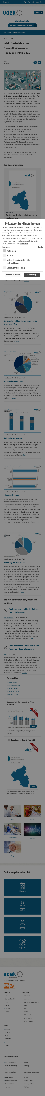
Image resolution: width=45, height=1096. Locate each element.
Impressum (6, 247)
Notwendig (11, 251)
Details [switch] (40, 247)
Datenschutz (24, 244)
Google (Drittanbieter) (16, 268)
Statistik (10, 255)
